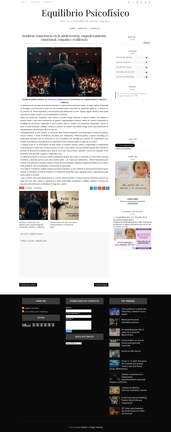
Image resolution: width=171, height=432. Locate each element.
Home (72, 28)
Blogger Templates (96, 427)
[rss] (149, 2)
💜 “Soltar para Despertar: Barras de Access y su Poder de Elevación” (133, 411)
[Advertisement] (132, 117)
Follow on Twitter (124, 57)
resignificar (100, 43)
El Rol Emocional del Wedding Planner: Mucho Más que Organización (134, 400)
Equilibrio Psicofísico (85, 12)
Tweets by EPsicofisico (123, 149)
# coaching (37, 188)
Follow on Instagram (125, 77)
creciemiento (70, 43)
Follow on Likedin (124, 67)
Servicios (35, 2)
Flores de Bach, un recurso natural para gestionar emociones (133, 343)
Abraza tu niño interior (131, 351)
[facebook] (133, 2)
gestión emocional (88, 43)
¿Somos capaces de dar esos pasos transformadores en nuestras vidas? (63, 224)
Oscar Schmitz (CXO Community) (36, 312)
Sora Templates (82, 427)
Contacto (48, 2)
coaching (61, 43)
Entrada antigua (101, 285)
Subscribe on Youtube (125, 72)
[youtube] (145, 2)
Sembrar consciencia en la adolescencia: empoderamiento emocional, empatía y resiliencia (31, 224)
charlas (54, 43)
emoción (78, 43)
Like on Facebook (123, 62)
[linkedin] (141, 2)
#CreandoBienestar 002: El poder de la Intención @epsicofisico (130, 218)
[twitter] (129, 2)
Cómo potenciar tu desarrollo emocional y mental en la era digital (134, 311)
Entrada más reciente (28, 285)
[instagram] (137, 2)
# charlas (29, 188)
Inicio (24, 2)
